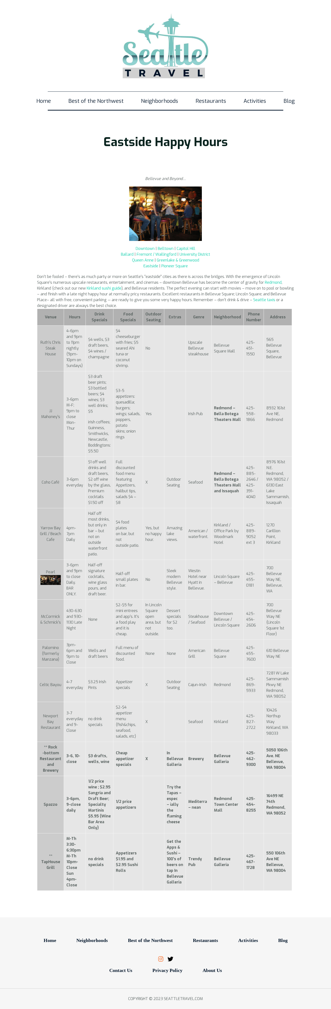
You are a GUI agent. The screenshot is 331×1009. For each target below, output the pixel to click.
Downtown (145, 248)
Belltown (165, 248)
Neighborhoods (159, 101)
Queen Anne (143, 260)
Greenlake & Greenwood (178, 260)
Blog (289, 101)
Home (43, 101)
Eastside (150, 266)
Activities (255, 101)
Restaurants (211, 101)
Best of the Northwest (96, 101)
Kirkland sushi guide (104, 288)
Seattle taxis (264, 299)
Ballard (127, 254)
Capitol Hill (186, 248)
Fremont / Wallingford (156, 254)
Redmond (273, 282)
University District (195, 254)
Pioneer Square (174, 266)
